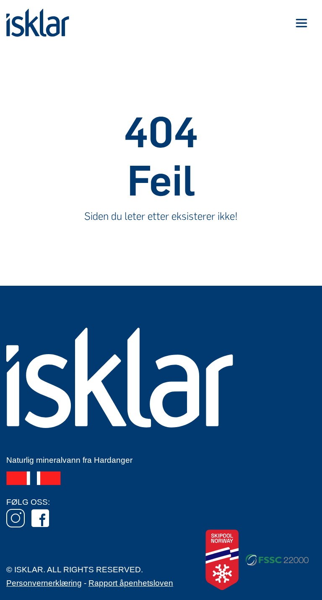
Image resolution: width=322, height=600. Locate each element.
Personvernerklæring (44, 583)
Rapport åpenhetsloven (130, 583)
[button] (301, 22)
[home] (37, 23)
